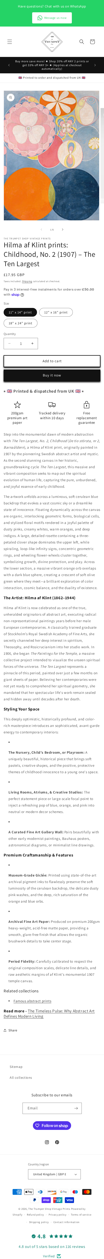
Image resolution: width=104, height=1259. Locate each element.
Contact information (66, 1222)
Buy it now (52, 375)
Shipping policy (39, 1222)
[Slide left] (41, 229)
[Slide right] (62, 229)
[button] (9, 41)
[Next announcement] (95, 65)
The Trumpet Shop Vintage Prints (49, 1208)
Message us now (55, 18)
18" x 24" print (20, 323)
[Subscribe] (76, 1108)
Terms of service (81, 1214)
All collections (21, 1077)
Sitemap (16, 1066)
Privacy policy (58, 1214)
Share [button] (12, 1030)
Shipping (27, 281)
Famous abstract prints (32, 1001)
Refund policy (35, 1214)
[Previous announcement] (9, 65)
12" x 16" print (56, 312)
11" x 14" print (20, 312)
